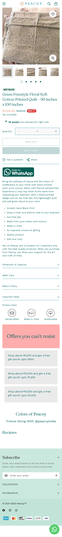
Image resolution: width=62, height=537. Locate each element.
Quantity (7, 131)
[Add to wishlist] (52, 14)
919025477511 (18, 172)
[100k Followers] (10, 510)
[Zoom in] (52, 58)
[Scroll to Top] (56, 520)
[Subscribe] (56, 475)
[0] (56, 3)
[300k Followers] (3, 510)
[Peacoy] (31, 4)
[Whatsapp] (16, 510)
